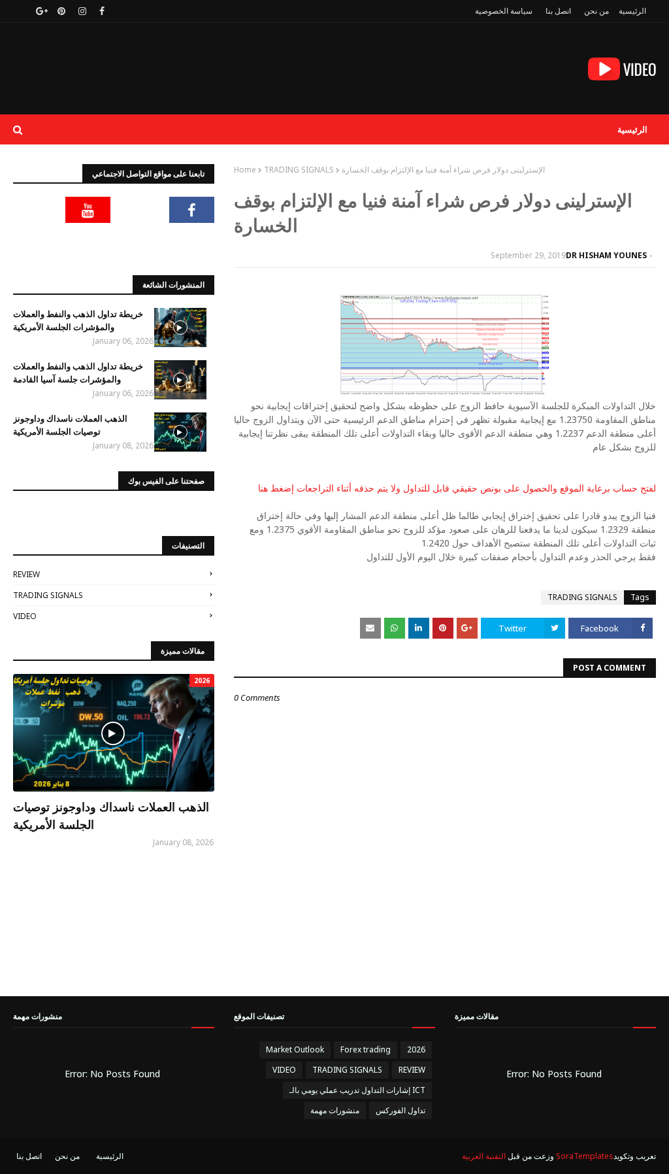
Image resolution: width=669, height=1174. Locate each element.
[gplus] (40, 11)
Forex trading (365, 1049)
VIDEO (25, 616)
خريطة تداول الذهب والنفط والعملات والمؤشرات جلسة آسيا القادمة (78, 372)
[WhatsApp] (192, 242)
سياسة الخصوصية (503, 10)
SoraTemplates (584, 1156)
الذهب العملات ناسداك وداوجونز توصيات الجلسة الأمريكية (70, 424)
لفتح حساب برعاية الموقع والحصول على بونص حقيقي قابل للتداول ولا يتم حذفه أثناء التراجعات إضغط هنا (457, 488)
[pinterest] (61, 11)
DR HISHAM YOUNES (606, 255)
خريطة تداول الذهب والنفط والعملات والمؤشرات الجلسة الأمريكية (78, 320)
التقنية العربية (484, 1156)
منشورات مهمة (334, 1110)
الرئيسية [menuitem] (632, 129)
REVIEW (26, 574)
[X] (140, 210)
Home (245, 169)
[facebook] (102, 11)
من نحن (596, 10)
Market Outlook (295, 1049)
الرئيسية (632, 10)
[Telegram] (36, 210)
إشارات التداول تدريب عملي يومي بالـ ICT (357, 1090)
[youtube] (88, 210)
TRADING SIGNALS (299, 169)
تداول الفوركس (400, 1110)
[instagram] (82, 11)
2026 (416, 1049)
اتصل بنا (558, 10)
